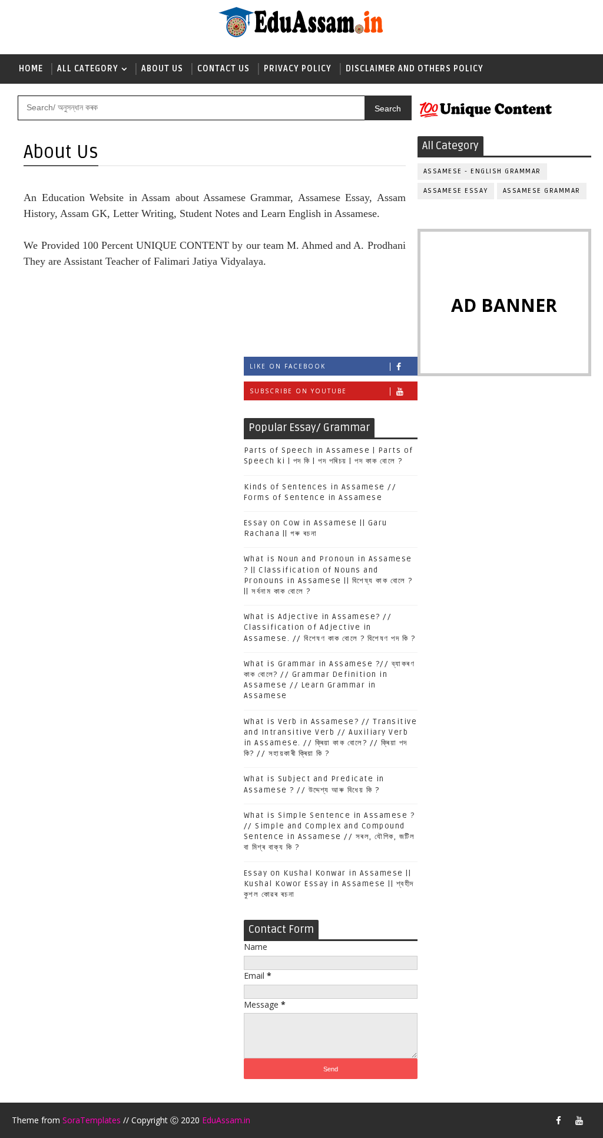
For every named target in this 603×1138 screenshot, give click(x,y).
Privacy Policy (298, 69)
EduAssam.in (226, 1120)
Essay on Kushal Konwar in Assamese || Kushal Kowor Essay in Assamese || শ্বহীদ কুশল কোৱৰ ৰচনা (329, 884)
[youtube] (579, 1120)
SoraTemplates (91, 1120)
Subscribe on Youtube (298, 391)
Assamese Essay (455, 190)
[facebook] (559, 1120)
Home (31, 69)
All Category (87, 69)
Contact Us (223, 69)
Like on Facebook (288, 366)
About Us (162, 69)
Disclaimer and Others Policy (414, 69)
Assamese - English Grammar (482, 171)
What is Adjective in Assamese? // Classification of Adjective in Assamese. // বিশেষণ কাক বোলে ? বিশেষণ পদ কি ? (330, 627)
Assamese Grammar (542, 190)
